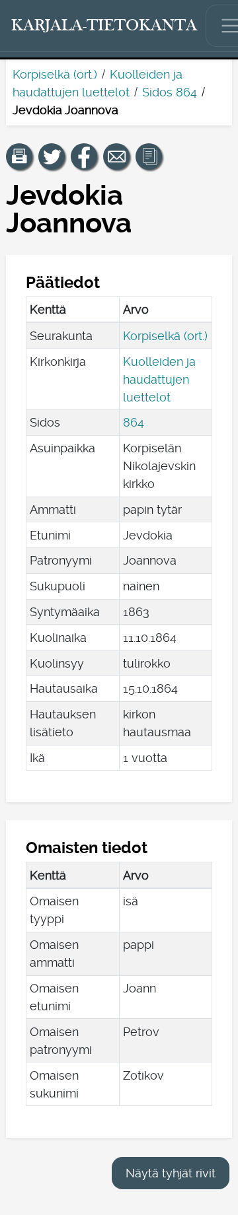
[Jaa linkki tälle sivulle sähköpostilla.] (116, 156)
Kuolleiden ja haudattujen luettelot (159, 379)
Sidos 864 (169, 92)
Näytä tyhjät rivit (171, 1173)
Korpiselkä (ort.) (55, 74)
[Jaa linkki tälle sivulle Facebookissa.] (84, 156)
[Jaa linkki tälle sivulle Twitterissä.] (51, 156)
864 (133, 422)
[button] (19, 156)
